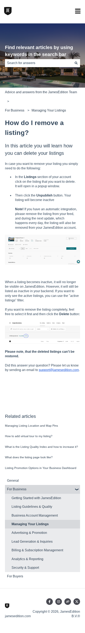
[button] (76, 489)
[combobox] (38, 63)
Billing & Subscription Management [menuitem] (37, 550)
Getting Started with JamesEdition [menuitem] (36, 498)
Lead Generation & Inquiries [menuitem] (32, 541)
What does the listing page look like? (29, 457)
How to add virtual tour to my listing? (28, 436)
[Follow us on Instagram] (58, 601)
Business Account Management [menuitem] (35, 515)
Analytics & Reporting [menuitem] (27, 559)
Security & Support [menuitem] (25, 567)
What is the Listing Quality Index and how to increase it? (41, 446)
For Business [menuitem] (16, 489)
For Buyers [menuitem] (15, 576)
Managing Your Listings (49, 110)
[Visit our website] (67, 601)
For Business (14, 110)
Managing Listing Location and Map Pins (31, 425)
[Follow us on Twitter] (76, 601)
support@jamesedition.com (59, 370)
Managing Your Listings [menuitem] (30, 524)
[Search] (76, 63)
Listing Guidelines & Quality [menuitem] (32, 506)
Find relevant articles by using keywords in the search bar (39, 51)
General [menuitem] (13, 480)
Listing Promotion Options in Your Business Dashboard (40, 468)
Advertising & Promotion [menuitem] (29, 532)
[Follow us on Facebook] (49, 601)
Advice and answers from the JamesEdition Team (41, 92)
